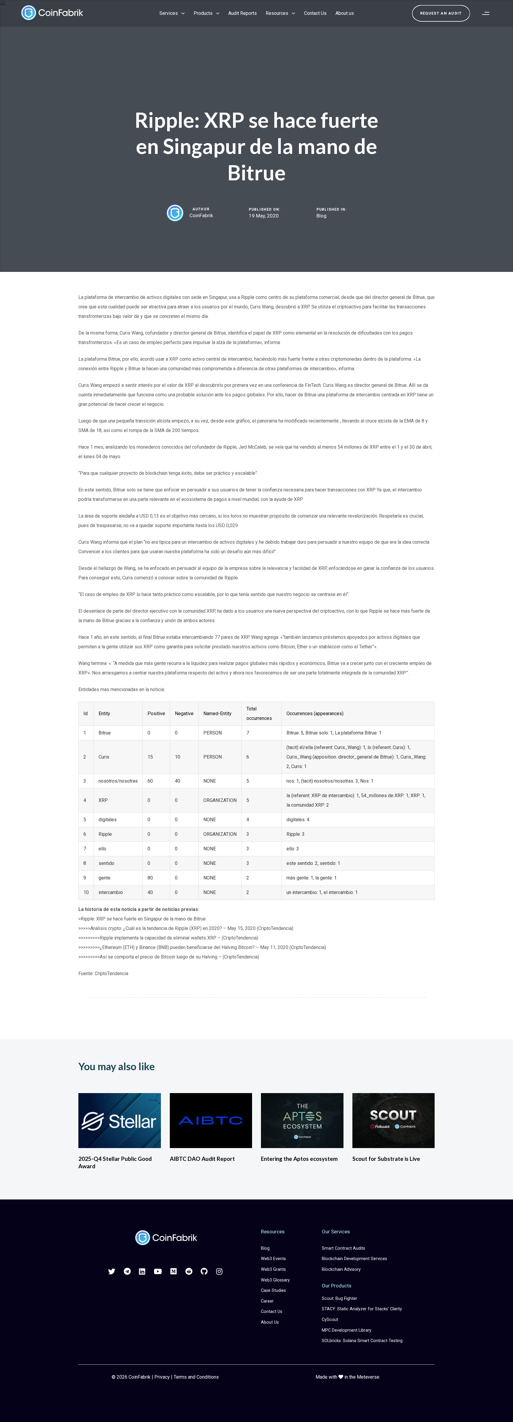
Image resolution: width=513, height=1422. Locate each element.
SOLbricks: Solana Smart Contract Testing (362, 1340)
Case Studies (273, 1290)
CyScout (330, 1319)
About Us (270, 1322)
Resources (277, 13)
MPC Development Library (346, 1330)
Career (267, 1301)
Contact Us (315, 13)
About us (344, 13)
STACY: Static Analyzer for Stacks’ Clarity (362, 1308)
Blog (321, 216)
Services (168, 13)
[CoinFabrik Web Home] (165, 1238)
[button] (485, 13)
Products (203, 13)
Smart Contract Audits (343, 1248)
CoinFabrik (201, 215)
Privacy (162, 1377)
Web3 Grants (273, 1269)
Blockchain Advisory (341, 1269)
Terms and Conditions (196, 1377)
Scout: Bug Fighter (339, 1298)
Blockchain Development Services (354, 1258)
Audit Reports (242, 13)
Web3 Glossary (275, 1280)
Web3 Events (273, 1258)
